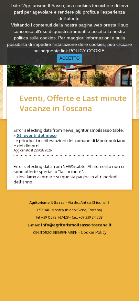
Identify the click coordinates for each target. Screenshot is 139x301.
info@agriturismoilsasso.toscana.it (76, 224)
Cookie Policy (93, 232)
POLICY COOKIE (86, 50)
